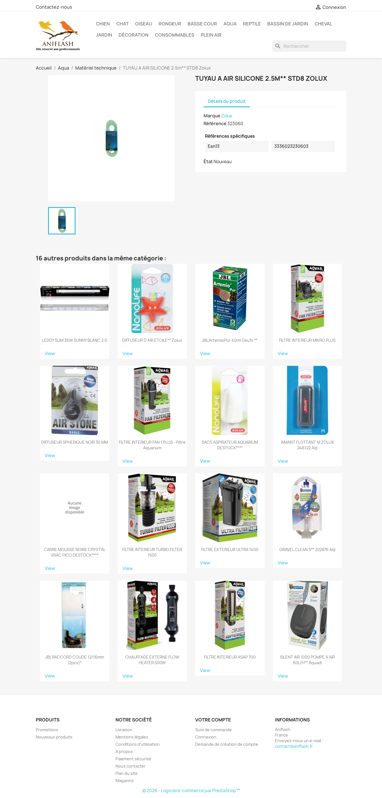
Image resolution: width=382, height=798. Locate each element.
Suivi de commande (213, 729)
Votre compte (213, 720)
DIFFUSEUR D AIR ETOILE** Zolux (152, 340)
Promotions (47, 729)
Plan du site (126, 773)
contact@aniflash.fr (294, 746)
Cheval (323, 24)
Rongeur (170, 24)
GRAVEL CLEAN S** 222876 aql (307, 549)
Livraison (123, 729)
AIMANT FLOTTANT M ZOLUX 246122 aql (307, 445)
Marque (212, 115)
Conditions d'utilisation (137, 744)
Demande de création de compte (226, 744)
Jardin (104, 35)
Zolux (226, 116)
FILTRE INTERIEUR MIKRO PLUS (307, 340)
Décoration (133, 35)
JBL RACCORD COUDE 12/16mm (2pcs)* (74, 659)
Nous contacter (130, 766)
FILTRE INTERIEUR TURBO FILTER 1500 (152, 552)
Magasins (124, 780)
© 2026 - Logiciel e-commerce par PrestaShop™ (191, 791)
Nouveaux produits (54, 737)
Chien (103, 24)
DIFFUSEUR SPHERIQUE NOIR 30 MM (74, 442)
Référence (215, 123)
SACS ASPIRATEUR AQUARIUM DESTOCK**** (230, 445)
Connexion (205, 737)
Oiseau (143, 24)
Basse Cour (202, 24)
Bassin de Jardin (287, 24)
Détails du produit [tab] (227, 101)
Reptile (252, 24)
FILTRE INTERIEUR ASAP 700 (230, 657)
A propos (124, 751)
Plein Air (211, 35)
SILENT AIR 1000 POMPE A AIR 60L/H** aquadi (307, 659)
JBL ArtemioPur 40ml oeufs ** (230, 340)
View (50, 353)
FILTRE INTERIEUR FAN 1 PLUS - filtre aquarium (152, 445)
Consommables (174, 35)
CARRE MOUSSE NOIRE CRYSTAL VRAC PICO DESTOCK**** (74, 552)
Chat (122, 24)
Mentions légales (131, 737)
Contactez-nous (54, 7)
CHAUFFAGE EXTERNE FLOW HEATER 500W (152, 659)
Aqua (230, 24)
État (208, 161)
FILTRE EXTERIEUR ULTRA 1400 (229, 549)
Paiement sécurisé (133, 758)
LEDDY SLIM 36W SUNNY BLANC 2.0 (74, 340)
